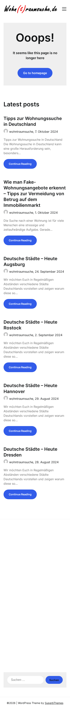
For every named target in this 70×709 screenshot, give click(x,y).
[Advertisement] (35, 560)
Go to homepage (35, 73)
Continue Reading (20, 163)
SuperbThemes (54, 703)
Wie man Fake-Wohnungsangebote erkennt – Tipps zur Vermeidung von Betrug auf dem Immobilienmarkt (35, 193)
